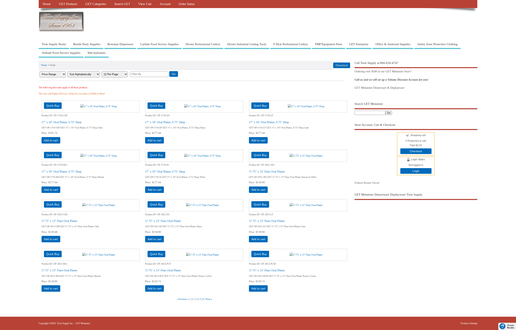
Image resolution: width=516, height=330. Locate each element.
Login (415, 171)
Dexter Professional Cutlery (203, 44)
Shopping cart (418, 135)
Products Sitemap (469, 323)
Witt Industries (96, 52)
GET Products (68, 4)
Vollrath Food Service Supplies (61, 52)
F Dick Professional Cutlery (290, 44)
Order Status (187, 4)
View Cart (144, 4)
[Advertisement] (416, 237)
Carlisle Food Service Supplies (159, 44)
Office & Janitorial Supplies (393, 44)
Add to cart (51, 140)
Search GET (122, 4)
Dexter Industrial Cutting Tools (246, 44)
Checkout (416, 151)
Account (165, 4)
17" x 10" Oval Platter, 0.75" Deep (61, 122)
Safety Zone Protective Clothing (437, 44)
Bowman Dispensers (120, 44)
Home (47, 4)
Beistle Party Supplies (86, 44)
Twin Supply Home (54, 44)
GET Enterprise (358, 44)
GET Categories (95, 4)
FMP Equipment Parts (328, 44)
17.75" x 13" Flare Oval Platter (267, 171)
